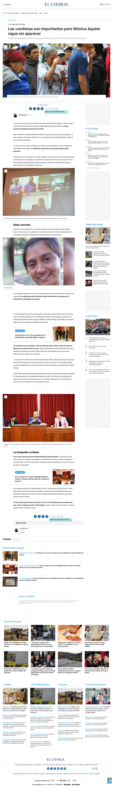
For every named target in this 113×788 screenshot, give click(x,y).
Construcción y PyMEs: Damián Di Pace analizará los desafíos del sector (98, 163)
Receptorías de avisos (39, 773)
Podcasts (52, 764)
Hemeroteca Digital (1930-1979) (22, 773)
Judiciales (16, 539)
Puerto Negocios (80, 764)
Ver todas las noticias (92, 168)
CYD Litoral (45, 764)
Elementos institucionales (71, 773)
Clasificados (37, 764)
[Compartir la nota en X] (34, 108)
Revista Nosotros (28, 764)
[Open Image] (5, 46)
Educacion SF (94, 764)
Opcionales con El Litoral (87, 773)
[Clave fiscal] (109, 783)
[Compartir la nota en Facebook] (31, 108)
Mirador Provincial (61, 764)
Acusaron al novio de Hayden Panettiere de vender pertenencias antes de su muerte (99, 148)
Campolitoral (19, 764)
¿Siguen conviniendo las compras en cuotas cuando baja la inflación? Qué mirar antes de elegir (98, 156)
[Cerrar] (65, 111)
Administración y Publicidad (54, 773)
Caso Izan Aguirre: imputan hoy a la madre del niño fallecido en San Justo (98, 141)
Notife (87, 764)
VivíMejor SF (70, 764)
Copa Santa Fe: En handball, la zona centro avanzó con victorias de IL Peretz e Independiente (99, 134)
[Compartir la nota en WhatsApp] (38, 108)
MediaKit (97, 773)
